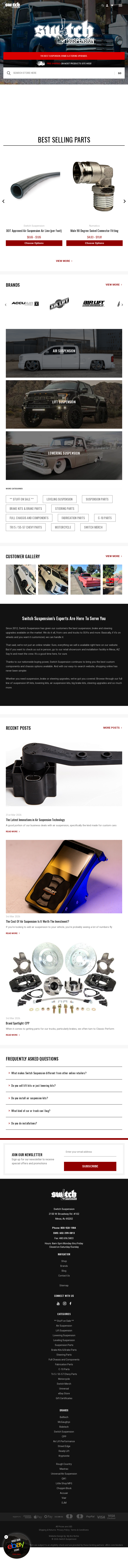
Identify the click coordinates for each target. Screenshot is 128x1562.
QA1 (64, 1478)
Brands (64, 1266)
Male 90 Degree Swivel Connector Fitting (94, 230)
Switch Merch (93, 527)
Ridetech (64, 1426)
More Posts (111, 727)
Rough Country (64, 1464)
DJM (64, 1502)
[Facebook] (70, 1304)
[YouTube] (58, 1304)
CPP (64, 1436)
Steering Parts (64, 508)
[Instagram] (64, 1304)
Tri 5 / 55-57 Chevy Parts (26, 527)
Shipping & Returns (47, 1530)
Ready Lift (64, 1451)
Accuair (64, 1493)
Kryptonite (64, 1456)
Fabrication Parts (73, 518)
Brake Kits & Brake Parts (26, 508)
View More (63, 261)
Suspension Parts (97, 499)
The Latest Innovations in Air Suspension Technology (35, 820)
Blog (64, 1270)
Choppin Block (64, 1488)
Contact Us (64, 1275)
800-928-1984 (68, 1228)
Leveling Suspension (60, 499)
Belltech (64, 1417)
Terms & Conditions (80, 1530)
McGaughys (64, 1422)
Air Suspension (64, 350)
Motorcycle (63, 527)
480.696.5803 (66, 1238)
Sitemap (64, 1285)
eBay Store (64, 1393)
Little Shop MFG (64, 1483)
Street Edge (64, 1446)
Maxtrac (64, 1469)
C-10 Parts (105, 518)
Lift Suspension (64, 401)
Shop (64, 1261)
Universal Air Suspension (64, 1473)
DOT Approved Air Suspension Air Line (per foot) (34, 230)
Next (124, 201)
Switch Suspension (64, 1431)
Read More (12, 831)
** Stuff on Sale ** (22, 499)
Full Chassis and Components (29, 518)
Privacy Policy (63, 1530)
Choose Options (34, 243)
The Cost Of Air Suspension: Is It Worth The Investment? (37, 921)
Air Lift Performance (64, 1441)
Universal (64, 1388)
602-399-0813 (67, 1233)
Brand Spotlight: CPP (18, 1023)
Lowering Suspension (64, 453)
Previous (3, 201)
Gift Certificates (64, 1398)
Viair (64, 1498)
